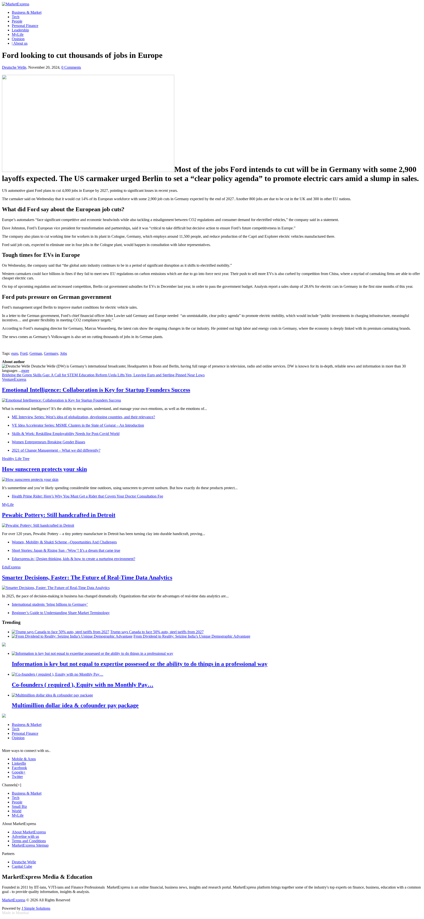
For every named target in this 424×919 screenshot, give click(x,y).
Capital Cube (22, 866)
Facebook (19, 768)
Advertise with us (25, 836)
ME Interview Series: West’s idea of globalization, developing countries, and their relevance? (83, 417)
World (16, 811)
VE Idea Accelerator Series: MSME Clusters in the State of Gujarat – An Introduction (78, 425)
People (17, 21)
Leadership (20, 30)
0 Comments (71, 67)
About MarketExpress (29, 832)
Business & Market (26, 12)
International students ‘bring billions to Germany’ (50, 604)
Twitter (17, 777)
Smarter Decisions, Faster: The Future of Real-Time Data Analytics (87, 577)
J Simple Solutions (36, 908)
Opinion (18, 39)
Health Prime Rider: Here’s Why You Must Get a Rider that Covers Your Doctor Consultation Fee (87, 496)
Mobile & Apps (24, 759)
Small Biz (19, 806)
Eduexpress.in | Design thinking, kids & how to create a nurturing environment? (73, 559)
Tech (15, 17)
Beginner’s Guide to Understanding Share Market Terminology (61, 613)
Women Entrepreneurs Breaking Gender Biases (48, 442)
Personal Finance (25, 26)
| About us (19, 43)
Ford (23, 353)
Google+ (19, 772)
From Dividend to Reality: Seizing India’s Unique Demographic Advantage (191, 636)
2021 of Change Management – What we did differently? (56, 450)
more (25, 370)
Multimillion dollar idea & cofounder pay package (75, 705)
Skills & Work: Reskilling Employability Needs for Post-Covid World (65, 434)
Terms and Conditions (29, 841)
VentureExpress (14, 379)
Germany (51, 353)
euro (14, 353)
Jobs (63, 353)
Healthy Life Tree (15, 459)
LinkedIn (19, 763)
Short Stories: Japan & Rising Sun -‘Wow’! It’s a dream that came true (66, 550)
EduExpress (11, 567)
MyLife (18, 34)
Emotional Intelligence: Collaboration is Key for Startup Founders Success (96, 390)
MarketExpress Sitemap (30, 845)
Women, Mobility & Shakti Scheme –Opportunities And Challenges (64, 542)
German (35, 353)
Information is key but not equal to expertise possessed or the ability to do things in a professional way (139, 664)
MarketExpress (13, 900)
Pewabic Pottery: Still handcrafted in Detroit (58, 515)
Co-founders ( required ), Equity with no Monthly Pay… (82, 685)
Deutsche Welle (14, 67)
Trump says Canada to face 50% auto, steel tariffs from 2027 (157, 632)
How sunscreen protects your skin (44, 469)
